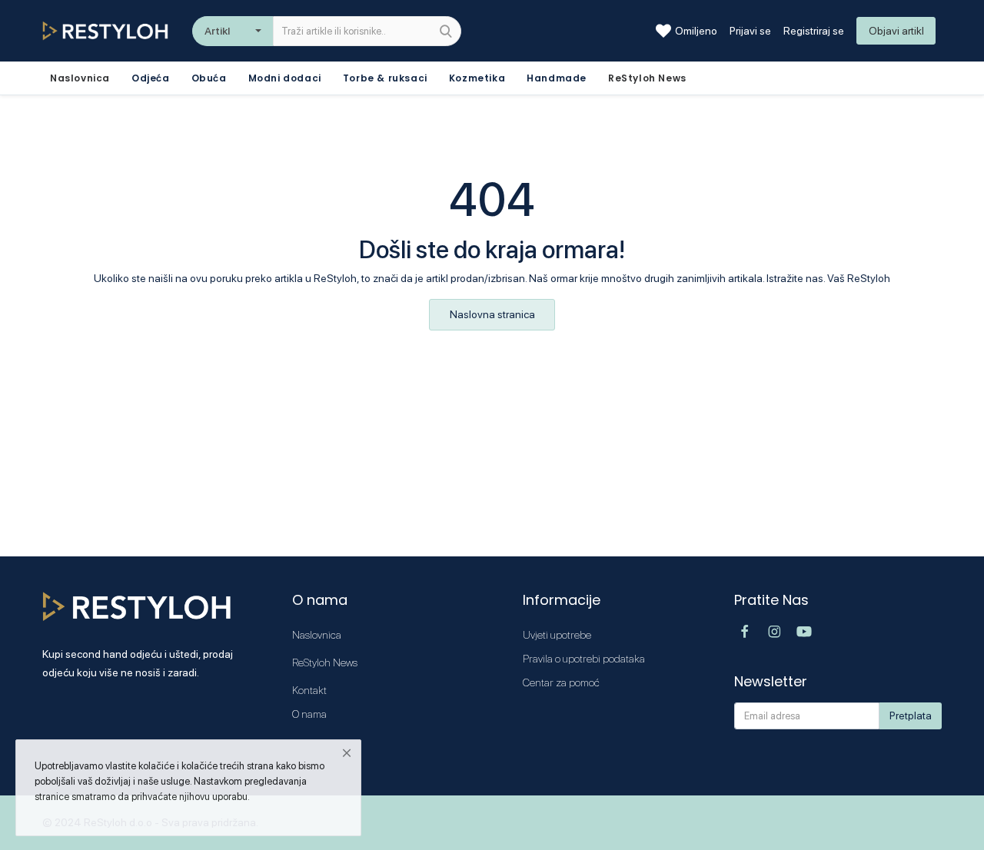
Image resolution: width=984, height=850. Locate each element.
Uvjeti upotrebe (557, 635)
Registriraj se (813, 31)
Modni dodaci (284, 78)
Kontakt (309, 690)
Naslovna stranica (492, 314)
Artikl (217, 31)
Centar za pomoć (561, 682)
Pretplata (910, 715)
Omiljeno (696, 31)
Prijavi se (750, 31)
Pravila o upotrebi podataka (584, 658)
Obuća (209, 78)
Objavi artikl (896, 31)
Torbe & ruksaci (385, 78)
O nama (309, 714)
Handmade (557, 78)
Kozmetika (477, 78)
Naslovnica (316, 635)
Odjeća (150, 78)
